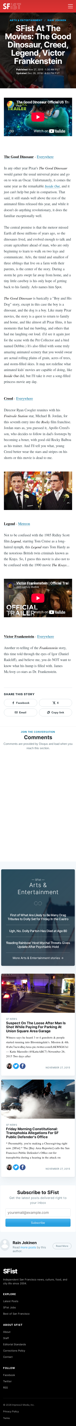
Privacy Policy (11, 1411)
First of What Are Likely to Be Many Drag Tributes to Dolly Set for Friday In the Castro (38, 917)
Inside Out (52, 185)
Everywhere (45, 156)
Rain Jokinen (57, 20)
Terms (6, 1418)
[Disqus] (38, 809)
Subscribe (38, 1223)
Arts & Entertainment (26, 20)
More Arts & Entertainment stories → (38, 958)
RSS (5, 1387)
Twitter (7, 1381)
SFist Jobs (9, 1307)
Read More (62, 1245)
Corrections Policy (14, 1350)
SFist (10, 1271)
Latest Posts (10, 1301)
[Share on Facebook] (22, 1066)
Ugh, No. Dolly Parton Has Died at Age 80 (38, 931)
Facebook (9, 1375)
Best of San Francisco (16, 1313)
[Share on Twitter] (16, 1066)
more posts (28, 1247)
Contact (8, 1356)
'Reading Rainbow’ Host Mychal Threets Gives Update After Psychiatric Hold (38, 945)
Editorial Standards (14, 1344)
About (7, 1331)
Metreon (24, 523)
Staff (6, 1338)
